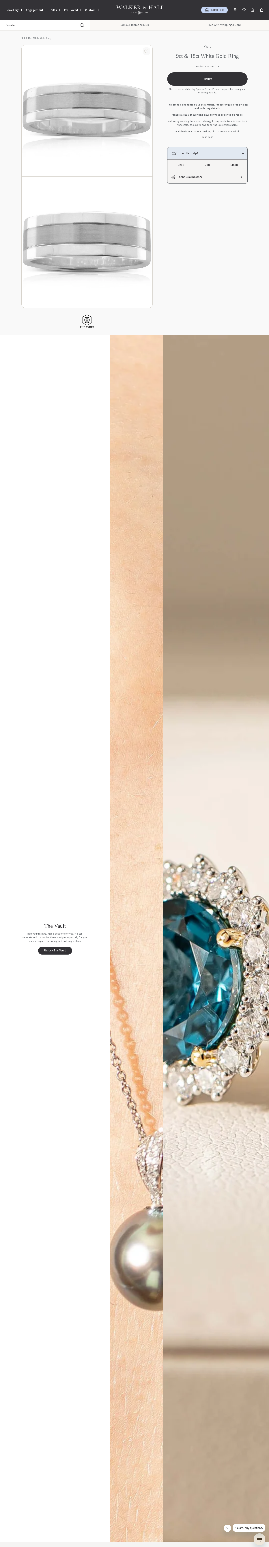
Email (234, 165)
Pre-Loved (71, 10)
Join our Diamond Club (134, 25)
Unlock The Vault (55, 950)
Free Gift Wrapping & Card (224, 25)
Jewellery (12, 10)
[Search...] (82, 25)
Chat (181, 165)
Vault (207, 47)
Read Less (207, 137)
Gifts (54, 10)
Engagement (34, 10)
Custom (90, 10)
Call (207, 165)
